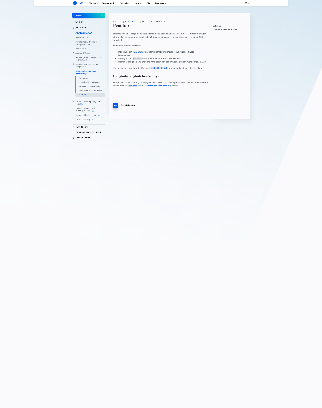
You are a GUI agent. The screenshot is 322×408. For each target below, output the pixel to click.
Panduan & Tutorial (132, 22)
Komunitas (124, 3)
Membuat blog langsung (86, 115)
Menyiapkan (83, 78)
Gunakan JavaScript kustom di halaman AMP (88, 58)
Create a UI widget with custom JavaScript (85, 109)
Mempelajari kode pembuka (88, 82)
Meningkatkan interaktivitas (89, 86)
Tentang (92, 3)
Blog (149, 3)
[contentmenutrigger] (230, 26)
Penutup (82, 94)
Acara (138, 3)
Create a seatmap (83, 119)
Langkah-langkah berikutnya (225, 29)
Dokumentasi (108, 3)
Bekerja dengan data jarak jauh (90, 90)
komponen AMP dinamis (158, 85)
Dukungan (159, 3)
